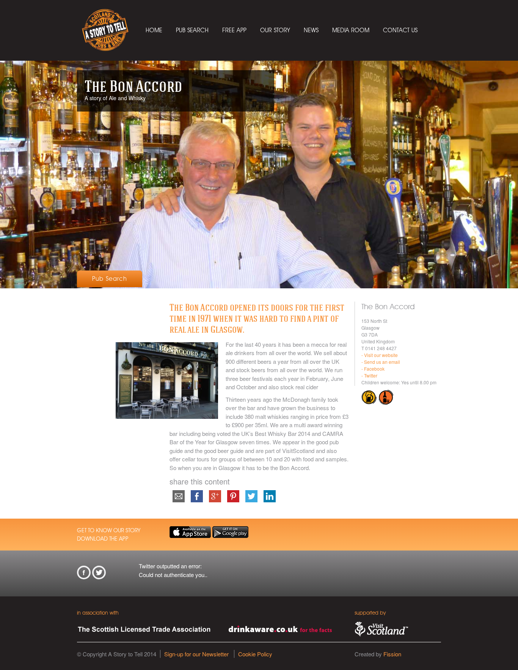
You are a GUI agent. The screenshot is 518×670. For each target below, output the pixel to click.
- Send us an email (380, 362)
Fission (392, 654)
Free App (234, 30)
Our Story (275, 30)
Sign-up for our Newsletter (196, 654)
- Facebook (373, 368)
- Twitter (369, 375)
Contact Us (400, 30)
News (311, 30)
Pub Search (192, 30)
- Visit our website (379, 355)
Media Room (350, 30)
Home (154, 30)
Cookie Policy (255, 654)
